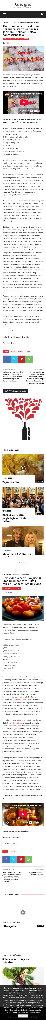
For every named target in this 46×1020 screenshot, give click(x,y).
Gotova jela (18, 22)
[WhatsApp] (29, 359)
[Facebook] (7, 359)
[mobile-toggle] (4, 14)
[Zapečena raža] (23, 468)
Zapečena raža (11, 482)
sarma (13, 351)
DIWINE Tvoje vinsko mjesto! (15, 391)
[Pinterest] (21, 359)
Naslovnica (7, 22)
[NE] (43, 1002)
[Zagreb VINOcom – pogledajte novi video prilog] (23, 501)
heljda (28, 351)
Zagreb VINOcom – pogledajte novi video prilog (15, 518)
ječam (20, 351)
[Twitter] (14, 359)
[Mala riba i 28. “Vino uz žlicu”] (23, 540)
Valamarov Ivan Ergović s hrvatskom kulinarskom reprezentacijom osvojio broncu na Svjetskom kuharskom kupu (13, 376)
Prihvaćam (23, 1016)
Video (26, 39)
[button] (42, 14)
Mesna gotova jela (31, 22)
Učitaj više (22, 563)
